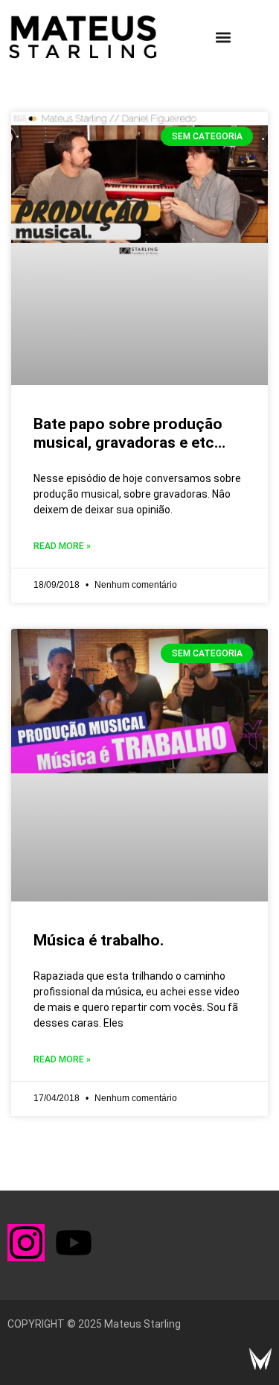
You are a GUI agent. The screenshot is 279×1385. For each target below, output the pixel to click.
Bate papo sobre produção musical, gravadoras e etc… (129, 433)
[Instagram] (26, 1242)
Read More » (62, 546)
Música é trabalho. (98, 940)
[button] (223, 37)
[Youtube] (73, 1242)
